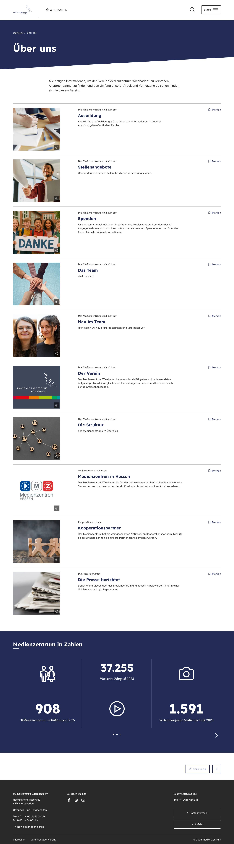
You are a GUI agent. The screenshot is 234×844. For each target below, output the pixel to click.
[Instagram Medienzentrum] (76, 800)
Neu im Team (91, 321)
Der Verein (89, 373)
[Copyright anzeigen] (56, 146)
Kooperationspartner (99, 528)
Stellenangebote (94, 167)
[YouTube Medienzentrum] (83, 800)
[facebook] (69, 800)
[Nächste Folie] (216, 735)
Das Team (88, 270)
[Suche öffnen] (192, 9)
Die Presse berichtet (99, 579)
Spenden (87, 218)
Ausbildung (89, 115)
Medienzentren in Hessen (104, 476)
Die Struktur (91, 424)
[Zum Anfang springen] (216, 769)
